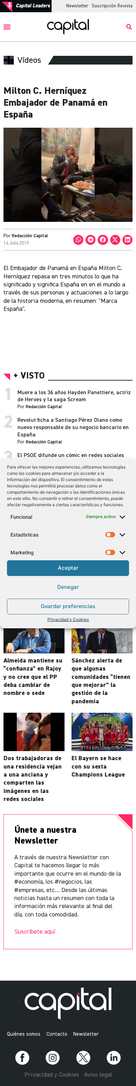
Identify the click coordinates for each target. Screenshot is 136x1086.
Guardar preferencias (68, 606)
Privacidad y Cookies (68, 619)
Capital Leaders (33, 5)
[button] (7, 27)
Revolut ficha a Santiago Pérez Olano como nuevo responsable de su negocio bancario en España (73, 428)
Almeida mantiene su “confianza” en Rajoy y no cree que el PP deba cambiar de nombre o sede (32, 677)
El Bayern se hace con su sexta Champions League (98, 766)
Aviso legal (98, 1075)
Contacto (56, 1034)
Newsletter (77, 5)
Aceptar (68, 567)
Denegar (68, 587)
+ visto (29, 376)
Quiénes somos (23, 1034)
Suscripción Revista (112, 5)
